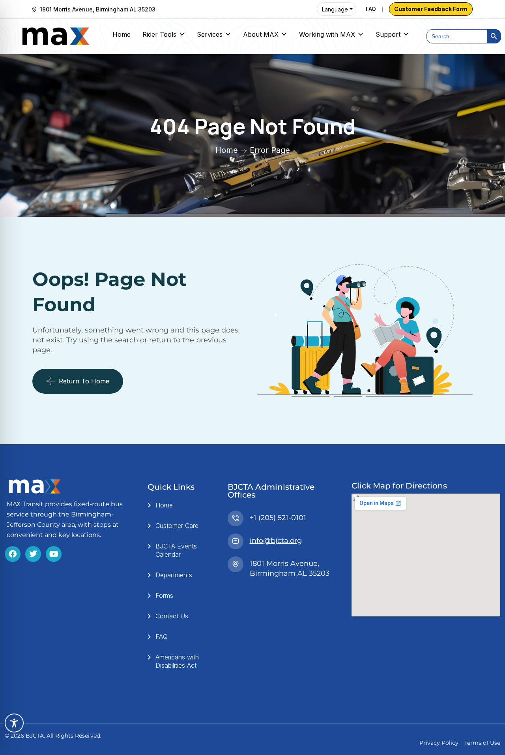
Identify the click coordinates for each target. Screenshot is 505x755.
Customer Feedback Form (431, 9)
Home (121, 34)
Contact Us (171, 616)
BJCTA (35, 735)
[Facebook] (13, 554)
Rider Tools (159, 34)
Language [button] (335, 9)
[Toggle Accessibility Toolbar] (14, 723)
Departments (173, 575)
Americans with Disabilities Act (177, 661)
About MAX (261, 34)
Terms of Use (482, 742)
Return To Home (84, 381)
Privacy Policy (438, 742)
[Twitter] (33, 554)
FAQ (371, 9)
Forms (164, 595)
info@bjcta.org (276, 540)
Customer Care (176, 526)
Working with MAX (327, 34)
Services (210, 34)
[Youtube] (54, 554)
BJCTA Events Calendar (176, 550)
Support (388, 34)
